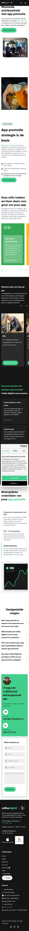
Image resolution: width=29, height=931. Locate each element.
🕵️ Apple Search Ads (8, 901)
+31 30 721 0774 (7, 833)
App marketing (22, 21)
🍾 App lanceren (7, 904)
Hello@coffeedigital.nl (13, 719)
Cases (4, 859)
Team (3, 871)
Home (4, 856)
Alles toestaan (15, 478)
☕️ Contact (7, 878)
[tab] (14, 518)
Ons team (7, 420)
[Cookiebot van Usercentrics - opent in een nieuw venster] (20, 446)
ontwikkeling (7, 145)
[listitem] (12, 339)
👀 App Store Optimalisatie (10, 898)
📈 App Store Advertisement (10, 895)
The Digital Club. (7, 823)
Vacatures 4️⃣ (6, 868)
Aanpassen (13, 483)
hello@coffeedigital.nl (9, 831)
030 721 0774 (9, 732)
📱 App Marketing (7, 889)
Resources (5, 862)
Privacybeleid (6, 873)
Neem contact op (9, 180)
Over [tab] (24, 450)
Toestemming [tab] (6, 450)
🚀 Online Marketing (8, 892)
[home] (9, 3)
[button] (25, 3)
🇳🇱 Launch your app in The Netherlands (14, 910)
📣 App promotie (7, 907)
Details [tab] (15, 450)
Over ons (5, 865)
